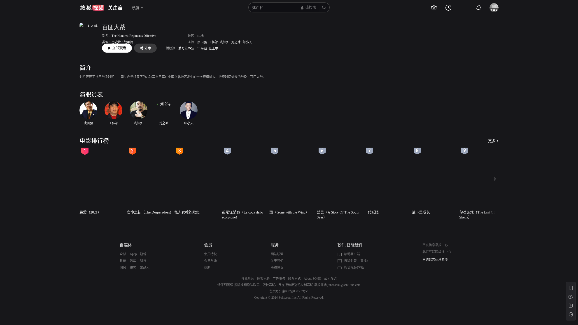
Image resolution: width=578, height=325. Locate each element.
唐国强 (202, 42)
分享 (147, 48)
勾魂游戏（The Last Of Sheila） (477, 214)
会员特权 (210, 254)
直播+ (364, 260)
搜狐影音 (350, 260)
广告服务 (279, 278)
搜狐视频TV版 (354, 267)
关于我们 (277, 260)
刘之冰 (236, 42)
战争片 (128, 42)
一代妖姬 (371, 212)
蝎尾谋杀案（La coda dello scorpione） (242, 214)
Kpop (133, 254)
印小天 (247, 42)
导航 (135, 8)
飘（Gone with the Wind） (289, 212)
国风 (123, 267)
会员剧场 (210, 260)
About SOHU (312, 278)
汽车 (133, 260)
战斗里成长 (421, 212)
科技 (143, 260)
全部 (123, 254)
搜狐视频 (92, 8)
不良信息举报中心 (435, 245)
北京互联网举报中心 (436, 251)
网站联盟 (277, 254)
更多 (491, 141)
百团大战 (114, 27)
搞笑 (133, 267)
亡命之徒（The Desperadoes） (149, 212)
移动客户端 (352, 254)
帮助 (207, 267)
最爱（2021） (90, 212)
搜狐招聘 (263, 278)
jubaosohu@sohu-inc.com (344, 285)
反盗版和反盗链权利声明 (295, 285)
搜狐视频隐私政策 (246, 285)
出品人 (144, 267)
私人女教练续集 (187, 212)
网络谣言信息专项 (435, 259)
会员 (208, 245)
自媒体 (126, 245)
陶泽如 (224, 42)
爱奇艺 (183, 48)
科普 (123, 260)
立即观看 (119, 48)
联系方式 (294, 278)
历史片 (116, 42)
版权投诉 (277, 267)
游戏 (143, 254)
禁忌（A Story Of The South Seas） (338, 214)
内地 (200, 35)
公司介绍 (330, 278)
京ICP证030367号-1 (295, 291)
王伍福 (213, 42)
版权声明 (269, 285)
